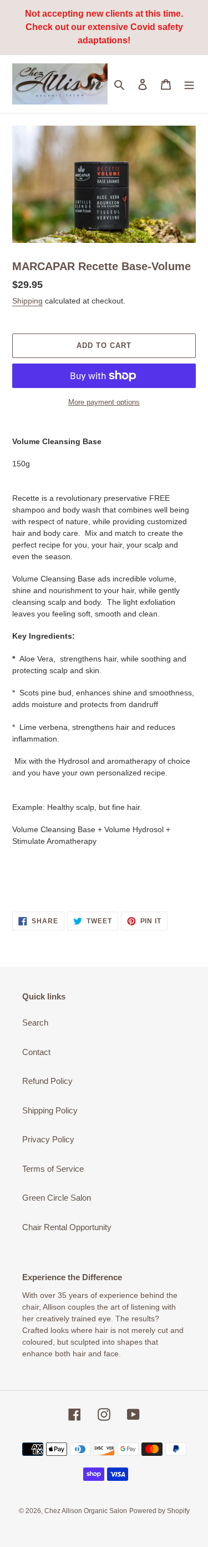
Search (35, 1022)
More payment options (104, 402)
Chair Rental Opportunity (66, 1227)
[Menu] (189, 84)
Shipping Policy (50, 1110)
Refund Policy (47, 1081)
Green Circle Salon (56, 1197)
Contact (36, 1052)
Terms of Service (53, 1168)
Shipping (27, 300)
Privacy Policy (48, 1139)
